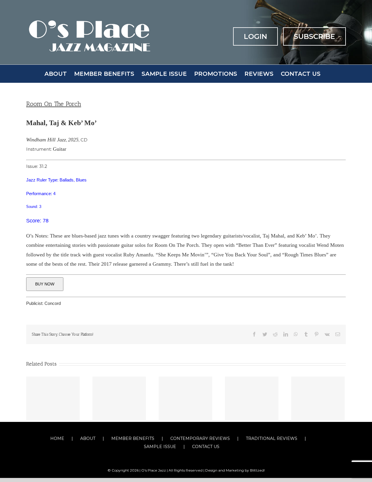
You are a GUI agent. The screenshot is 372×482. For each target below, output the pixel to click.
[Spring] (185, 398)
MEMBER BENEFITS (132, 438)
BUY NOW (44, 284)
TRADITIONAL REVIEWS (271, 438)
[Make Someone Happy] (119, 398)
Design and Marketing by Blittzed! (235, 470)
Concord (52, 303)
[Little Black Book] (318, 398)
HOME (57, 438)
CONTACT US (205, 446)
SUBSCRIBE (314, 36)
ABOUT (87, 438)
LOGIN (255, 36)
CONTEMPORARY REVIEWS (200, 438)
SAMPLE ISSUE (160, 446)
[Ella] (251, 398)
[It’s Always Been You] (53, 398)
